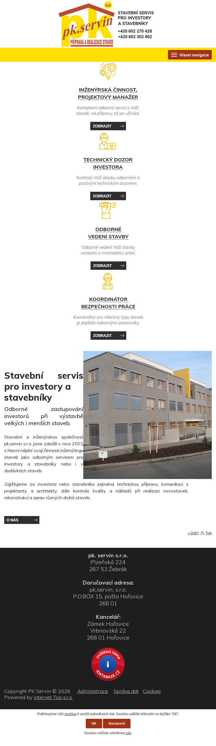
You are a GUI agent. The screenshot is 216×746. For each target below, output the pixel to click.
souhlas (70, 714)
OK (93, 724)
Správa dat (126, 691)
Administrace (92, 691)
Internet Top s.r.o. (53, 697)
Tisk (209, 533)
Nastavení (117, 724)
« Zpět (192, 533)
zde (128, 733)
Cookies (152, 691)
